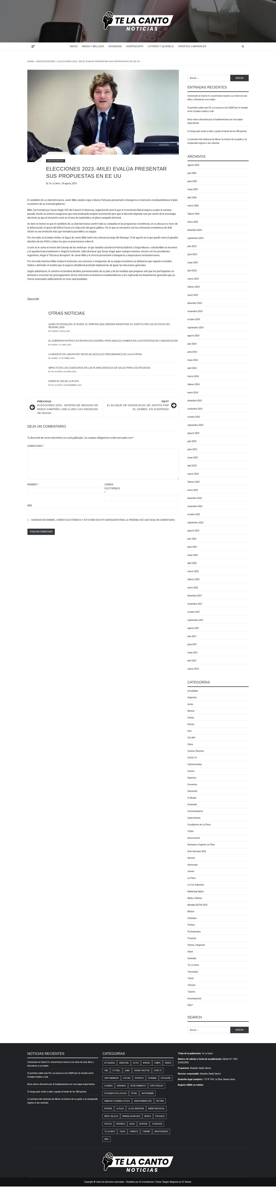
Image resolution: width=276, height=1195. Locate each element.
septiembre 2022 (195, 522)
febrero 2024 (193, 384)
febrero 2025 (193, 286)
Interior (190, 871)
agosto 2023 (193, 433)
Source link (33, 298)
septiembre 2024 (195, 327)
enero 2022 (192, 587)
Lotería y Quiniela (161, 46)
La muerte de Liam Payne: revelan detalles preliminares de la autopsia (95, 354)
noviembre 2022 (194, 506)
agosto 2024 (193, 335)
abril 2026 (192, 197)
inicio (74, 46)
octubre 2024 (193, 319)
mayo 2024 (192, 360)
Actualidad (192, 690)
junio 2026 (192, 181)
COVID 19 (192, 757)
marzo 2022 (193, 571)
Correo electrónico (112, 488)
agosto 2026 (193, 165)
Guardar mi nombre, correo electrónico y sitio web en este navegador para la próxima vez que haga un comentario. (103, 519)
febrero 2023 (193, 481)
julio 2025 (191, 246)
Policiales (192, 918)
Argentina (192, 697)
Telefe (190, 978)
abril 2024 (192, 368)
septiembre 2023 (195, 425)
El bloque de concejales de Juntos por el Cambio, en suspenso (138, 405)
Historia (191, 857)
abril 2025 (192, 270)
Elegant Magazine (170, 1181)
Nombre (32, 484)
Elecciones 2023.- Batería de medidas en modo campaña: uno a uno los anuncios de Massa (67, 407)
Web (29, 505)
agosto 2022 (193, 530)
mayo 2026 (192, 189)
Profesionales (194, 931)
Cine (189, 730)
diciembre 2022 (194, 498)
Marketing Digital (195, 891)
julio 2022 (191, 538)
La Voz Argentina (195, 884)
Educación (192, 791)
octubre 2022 (193, 514)
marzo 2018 (193, 668)
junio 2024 (192, 351)
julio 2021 (191, 636)
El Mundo (191, 797)
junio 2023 (192, 449)
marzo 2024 (193, 376)
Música (190, 911)
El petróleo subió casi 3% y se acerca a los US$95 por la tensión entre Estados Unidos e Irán (217, 109)
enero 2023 (192, 490)
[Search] (243, 46)
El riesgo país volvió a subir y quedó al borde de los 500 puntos (217, 131)
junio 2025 (192, 254)
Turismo (191, 991)
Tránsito (191, 985)
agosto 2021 (193, 628)
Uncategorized (55, 161)
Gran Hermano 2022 (196, 851)
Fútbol (190, 831)
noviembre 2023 (194, 408)
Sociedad (115, 46)
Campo (190, 717)
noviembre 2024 (194, 311)
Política (191, 924)
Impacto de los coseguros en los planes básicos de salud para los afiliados (99, 368)
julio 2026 (191, 173)
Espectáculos (194, 817)
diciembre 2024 (194, 303)
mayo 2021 (192, 652)
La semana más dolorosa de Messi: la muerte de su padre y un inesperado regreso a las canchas (217, 141)
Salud (190, 951)
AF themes (186, 1181)
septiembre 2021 (195, 620)
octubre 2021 (193, 611)
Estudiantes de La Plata (198, 824)
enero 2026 (192, 221)
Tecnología (192, 971)
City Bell (191, 737)
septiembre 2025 (195, 238)
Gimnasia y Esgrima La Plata (201, 844)
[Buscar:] (208, 78)
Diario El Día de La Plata (63, 381)
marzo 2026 (193, 205)
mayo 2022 (192, 555)
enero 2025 (192, 295)
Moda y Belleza (93, 46)
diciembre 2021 (194, 595)
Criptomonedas (194, 764)
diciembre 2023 (194, 400)
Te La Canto (54, 183)
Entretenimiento (195, 811)
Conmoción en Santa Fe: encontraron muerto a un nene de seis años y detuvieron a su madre (217, 97)
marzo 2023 (193, 473)
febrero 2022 (193, 579)
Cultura (190, 771)
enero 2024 (192, 392)
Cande (54, 331)
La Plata (191, 878)
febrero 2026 (193, 213)
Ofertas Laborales (192, 46)
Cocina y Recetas (195, 750)
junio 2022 (192, 546)
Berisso (190, 710)
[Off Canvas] (33, 46)
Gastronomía (193, 837)
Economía (192, 784)
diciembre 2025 (194, 230)
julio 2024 (191, 343)
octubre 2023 (193, 416)
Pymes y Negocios (196, 944)
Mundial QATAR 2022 (197, 904)
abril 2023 (192, 465)
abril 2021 (192, 660)
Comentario (35, 445)
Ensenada (192, 804)
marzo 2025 (193, 278)
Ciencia (190, 724)
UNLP (190, 1005)
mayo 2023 (192, 457)
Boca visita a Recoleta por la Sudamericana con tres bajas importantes (215, 121)
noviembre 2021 (194, 603)
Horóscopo (134, 46)
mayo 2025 (192, 262)
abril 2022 (192, 563)
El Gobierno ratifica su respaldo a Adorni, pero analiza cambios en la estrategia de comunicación (113, 341)
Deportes (191, 777)
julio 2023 (191, 441)
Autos (190, 704)
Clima (190, 744)
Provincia (191, 938)
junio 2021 (192, 644)
